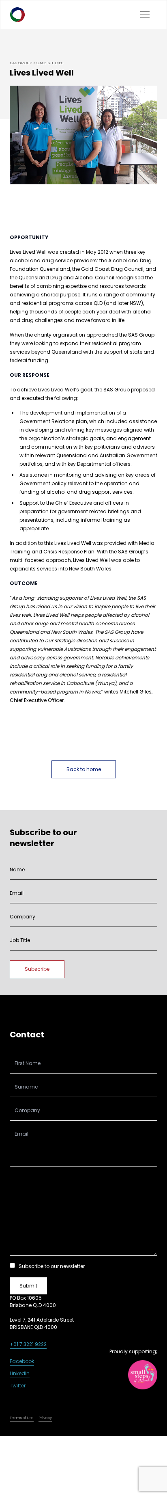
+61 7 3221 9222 (28, 1344)
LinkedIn (20, 1373)
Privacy (45, 1417)
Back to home (83, 769)
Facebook (22, 1361)
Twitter (18, 1385)
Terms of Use (22, 1417)
